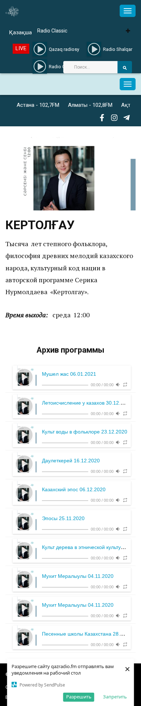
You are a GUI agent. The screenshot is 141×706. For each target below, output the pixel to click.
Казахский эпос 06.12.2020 (74, 489)
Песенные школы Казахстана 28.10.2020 (90, 634)
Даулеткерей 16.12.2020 (71, 460)
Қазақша (20, 32)
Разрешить (78, 696)
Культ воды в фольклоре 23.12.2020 (84, 432)
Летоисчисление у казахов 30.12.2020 (87, 403)
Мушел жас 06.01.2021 (69, 374)
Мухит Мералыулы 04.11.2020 (78, 576)
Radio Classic (52, 31)
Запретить (115, 696)
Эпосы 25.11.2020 (63, 518)
